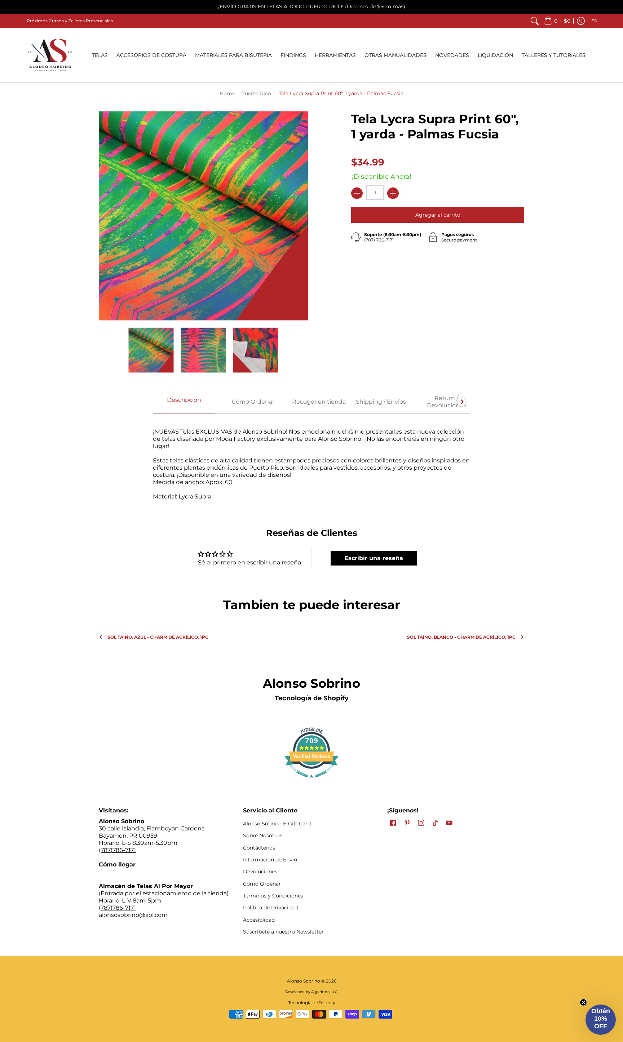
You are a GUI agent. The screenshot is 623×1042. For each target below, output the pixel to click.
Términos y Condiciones (273, 895)
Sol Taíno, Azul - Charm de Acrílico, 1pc (157, 637)
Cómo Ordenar (262, 884)
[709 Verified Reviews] (311, 781)
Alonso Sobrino (303, 981)
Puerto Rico (256, 93)
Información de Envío (270, 859)
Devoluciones (260, 871)
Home (227, 93)
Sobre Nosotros (262, 835)
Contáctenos (259, 847)
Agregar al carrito (437, 215)
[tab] (184, 402)
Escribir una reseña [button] (373, 558)
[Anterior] (161, 402)
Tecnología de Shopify (312, 698)
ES (594, 20)
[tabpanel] (311, 460)
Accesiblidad (259, 920)
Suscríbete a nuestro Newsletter (283, 931)
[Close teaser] (583, 1002)
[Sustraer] (357, 193)
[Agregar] (393, 193)
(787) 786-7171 (379, 240)
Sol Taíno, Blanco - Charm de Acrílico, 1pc (461, 637)
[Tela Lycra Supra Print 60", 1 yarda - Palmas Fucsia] (151, 350)
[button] (557, 21)
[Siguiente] (462, 402)
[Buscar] (535, 21)
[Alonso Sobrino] (50, 55)
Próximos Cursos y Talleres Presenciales (70, 20)
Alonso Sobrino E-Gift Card (277, 823)
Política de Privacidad (270, 907)
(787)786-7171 (117, 850)
